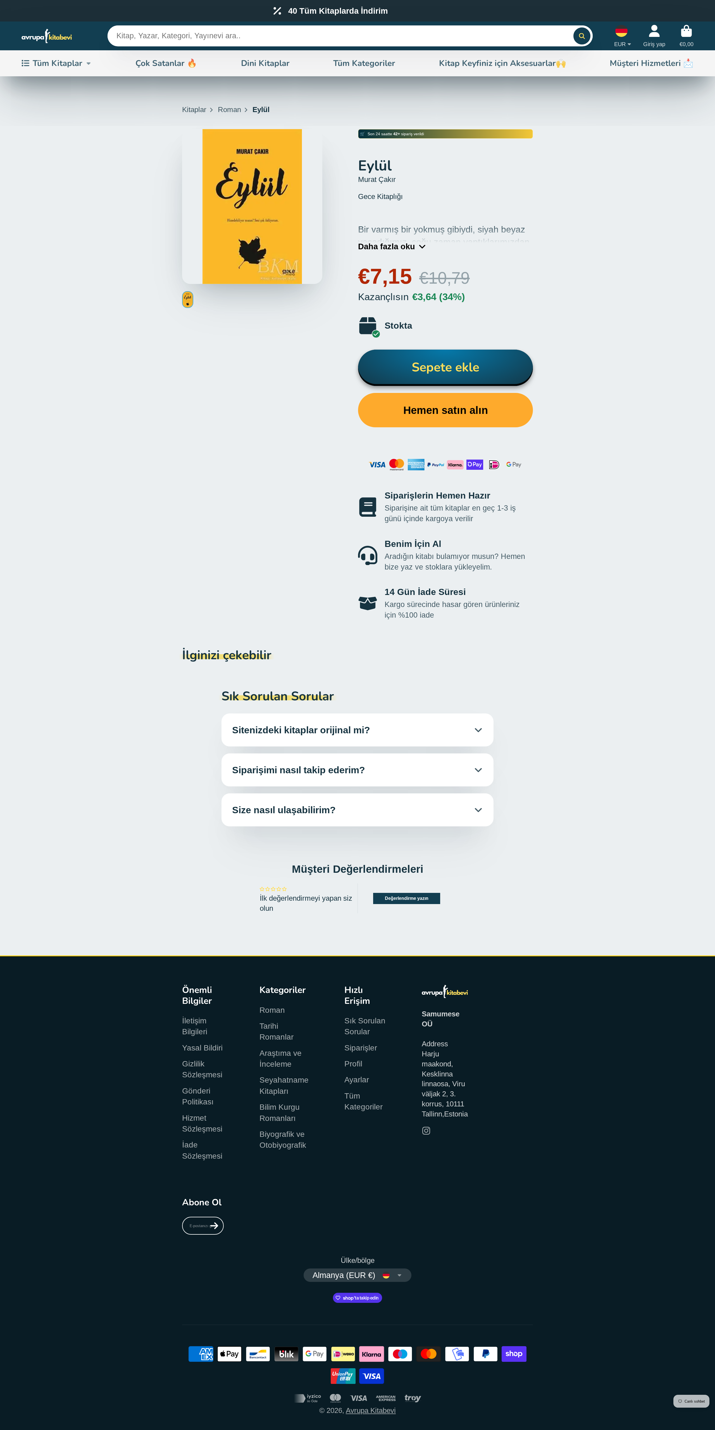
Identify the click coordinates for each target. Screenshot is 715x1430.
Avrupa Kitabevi (371, 1410)
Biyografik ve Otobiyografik (282, 1139)
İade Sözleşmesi (202, 1150)
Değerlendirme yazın (406, 898)
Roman (229, 109)
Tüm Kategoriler (364, 63)
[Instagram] (426, 1130)
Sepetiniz (686, 36)
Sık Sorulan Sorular (364, 1026)
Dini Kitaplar (265, 63)
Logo (47, 36)
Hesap (654, 36)
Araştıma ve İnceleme (280, 1058)
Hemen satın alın (445, 410)
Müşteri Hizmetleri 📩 (651, 63)
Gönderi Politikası (198, 1096)
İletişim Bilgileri (194, 1026)
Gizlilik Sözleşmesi (202, 1069)
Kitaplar (194, 109)
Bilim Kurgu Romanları (279, 1112)
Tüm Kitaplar (57, 63)
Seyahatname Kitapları (284, 1085)
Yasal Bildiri (202, 1048)
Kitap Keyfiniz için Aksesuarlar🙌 (502, 63)
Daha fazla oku (386, 246)
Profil (353, 1063)
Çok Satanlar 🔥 (166, 63)
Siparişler (360, 1048)
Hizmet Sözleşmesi (202, 1123)
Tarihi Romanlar (276, 1031)
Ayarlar (356, 1079)
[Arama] (581, 35)
